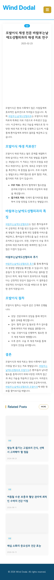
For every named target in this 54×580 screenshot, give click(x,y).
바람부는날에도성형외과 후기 (20, 263)
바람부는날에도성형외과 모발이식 (22, 386)
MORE (43, 406)
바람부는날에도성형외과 (20, 116)
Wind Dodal (19, 7)
